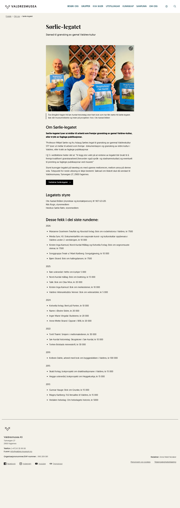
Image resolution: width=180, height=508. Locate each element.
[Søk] (174, 6)
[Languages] (167, 6)
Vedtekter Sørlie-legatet (58, 182)
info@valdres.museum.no (21, 451)
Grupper (85, 6)
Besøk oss (72, 6)
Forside (8, 16)
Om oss (153, 6)
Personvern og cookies (140, 462)
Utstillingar (113, 6)
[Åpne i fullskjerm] (131, 48)
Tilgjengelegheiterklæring (165, 462)
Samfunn (141, 6)
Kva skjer (98, 6)
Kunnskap (128, 6)
